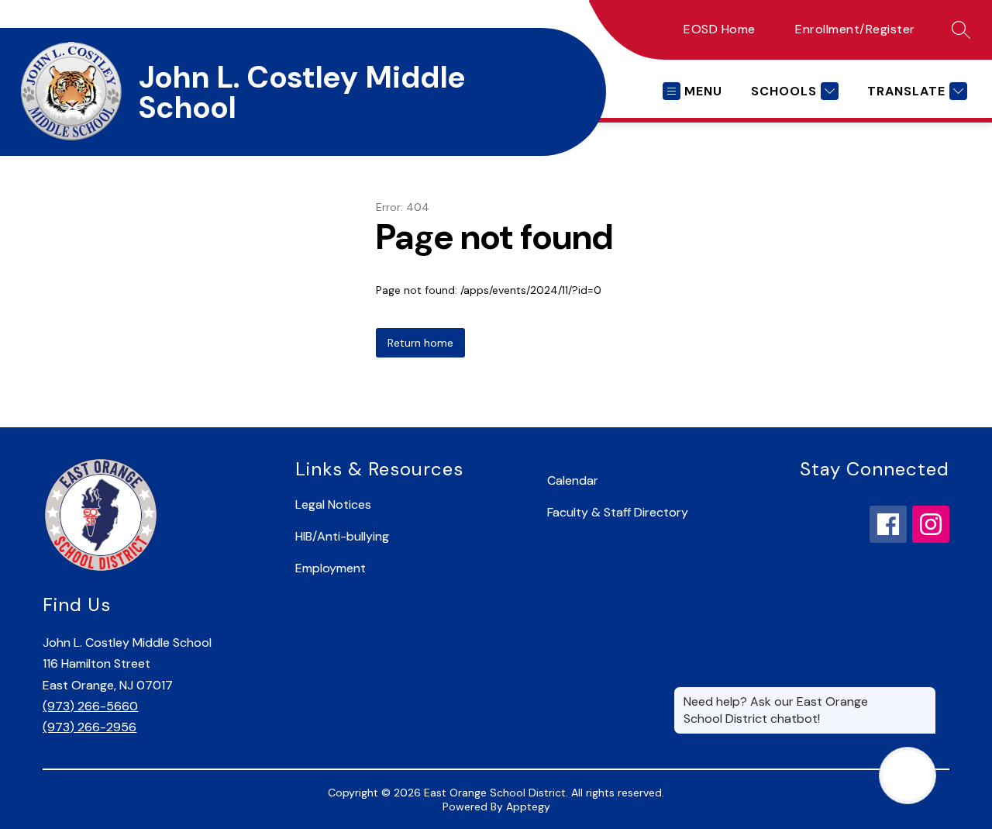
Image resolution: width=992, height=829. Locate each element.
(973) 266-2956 (89, 727)
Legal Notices (333, 504)
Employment (330, 568)
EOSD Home (720, 29)
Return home (420, 343)
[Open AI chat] (907, 775)
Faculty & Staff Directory (617, 512)
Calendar (572, 480)
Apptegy (528, 806)
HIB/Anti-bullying (342, 536)
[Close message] (923, 694)
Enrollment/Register (855, 29)
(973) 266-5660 (90, 706)
